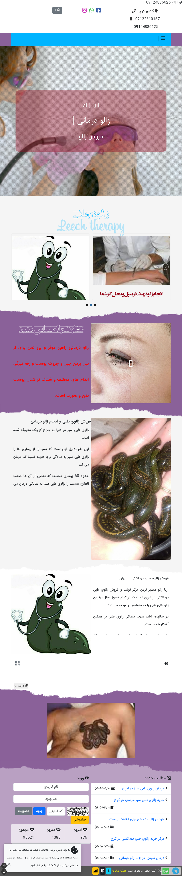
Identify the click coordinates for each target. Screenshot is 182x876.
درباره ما (19, 713)
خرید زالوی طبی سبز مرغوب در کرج (139, 828)
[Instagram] (84, 10)
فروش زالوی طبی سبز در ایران (143, 817)
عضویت (23, 839)
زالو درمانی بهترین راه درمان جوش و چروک (50, 294)
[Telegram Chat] (175, 871)
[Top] (4, 866)
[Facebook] (99, 10)
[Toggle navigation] (163, 38)
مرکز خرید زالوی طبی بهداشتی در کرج (137, 867)
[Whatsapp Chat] (165, 871)
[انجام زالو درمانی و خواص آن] (131, 314)
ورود (39, 839)
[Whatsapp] (92, 10)
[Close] (8, 864)
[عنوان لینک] (131, 517)
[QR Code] (17, 692)
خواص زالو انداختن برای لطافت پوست (136, 847)
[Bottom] (4, 872)
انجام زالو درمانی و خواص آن (131, 322)
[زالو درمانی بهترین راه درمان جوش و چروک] (50, 286)
